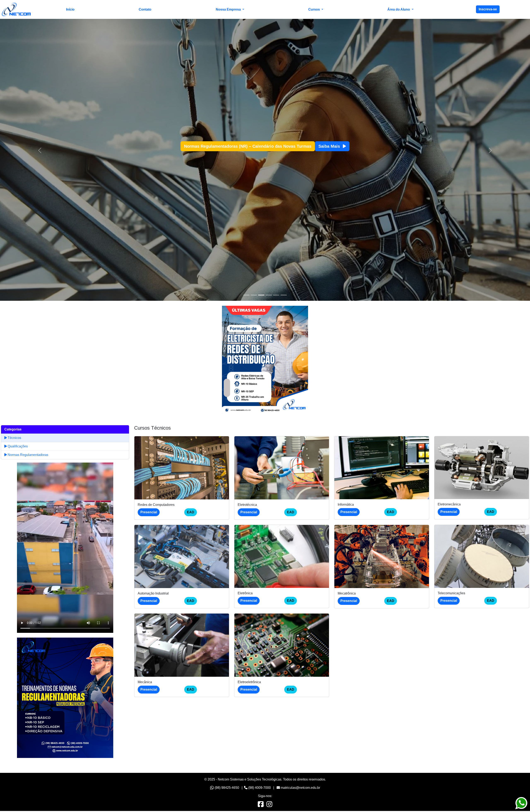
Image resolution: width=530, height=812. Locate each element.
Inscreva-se (488, 9)
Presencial (148, 513)
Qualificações (17, 447)
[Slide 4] (269, 296)
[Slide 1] (246, 296)
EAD (190, 513)
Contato (145, 9)
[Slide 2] (254, 296)
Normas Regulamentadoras (27, 455)
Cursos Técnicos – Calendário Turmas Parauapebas (248, 146)
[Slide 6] (284, 296)
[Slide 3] (261, 296)
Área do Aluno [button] (399, 9)
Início (70, 9)
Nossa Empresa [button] (229, 9)
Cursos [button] (314, 9)
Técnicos (14, 438)
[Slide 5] (276, 296)
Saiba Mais (317, 146)
